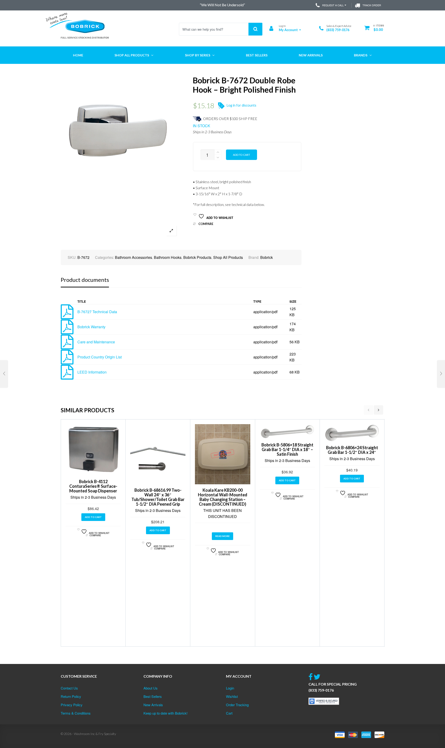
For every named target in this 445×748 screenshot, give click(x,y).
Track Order (371, 5)
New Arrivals (153, 704)
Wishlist (232, 696)
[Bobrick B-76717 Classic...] (4, 374)
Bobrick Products (197, 257)
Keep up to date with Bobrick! (165, 713)
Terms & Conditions (76, 713)
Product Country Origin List (99, 357)
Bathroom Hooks (167, 257)
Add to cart (241, 154)
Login (230, 688)
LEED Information (92, 372)
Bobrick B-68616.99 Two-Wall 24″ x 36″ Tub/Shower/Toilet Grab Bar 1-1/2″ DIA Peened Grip (157, 497)
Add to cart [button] (93, 517)
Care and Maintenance (96, 342)
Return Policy (71, 696)
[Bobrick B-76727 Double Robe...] (441, 374)
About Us (150, 688)
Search (255, 29)
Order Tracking (237, 704)
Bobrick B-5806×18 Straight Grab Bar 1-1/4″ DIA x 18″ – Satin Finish (287, 449)
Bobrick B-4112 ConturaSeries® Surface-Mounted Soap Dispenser (93, 486)
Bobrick (266, 257)
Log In (282, 26)
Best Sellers (152, 696)
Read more (222, 536)
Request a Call (333, 5)
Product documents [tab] (85, 280)
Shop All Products (228, 257)
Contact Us (69, 688)
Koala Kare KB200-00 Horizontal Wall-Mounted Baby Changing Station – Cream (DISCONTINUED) (222, 497)
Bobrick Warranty (91, 326)
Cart (229, 713)
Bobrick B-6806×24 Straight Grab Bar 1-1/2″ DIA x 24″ (352, 450)
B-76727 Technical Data (97, 311)
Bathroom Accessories (133, 257)
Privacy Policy (72, 704)
